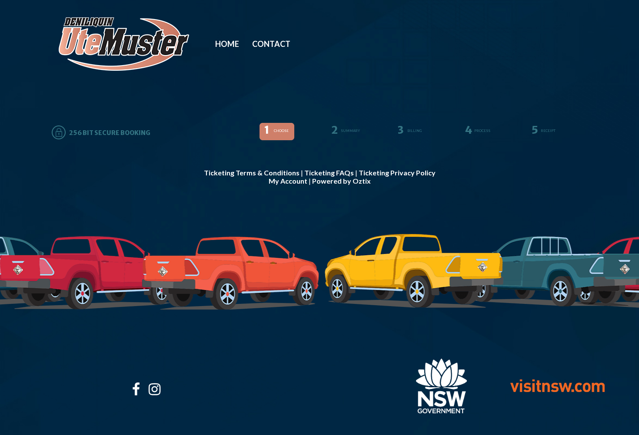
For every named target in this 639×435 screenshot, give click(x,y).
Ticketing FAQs (329, 172)
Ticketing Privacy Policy (397, 172)
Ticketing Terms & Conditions (252, 172)
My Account (288, 181)
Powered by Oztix (341, 181)
